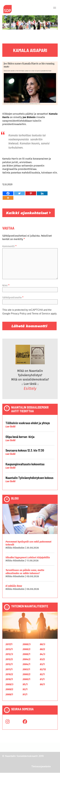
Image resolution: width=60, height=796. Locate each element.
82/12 (43, 669)
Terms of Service (41, 313)
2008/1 (26, 654)
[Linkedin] (42, 193)
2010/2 (9, 674)
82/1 (42, 674)
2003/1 (26, 669)
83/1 (42, 664)
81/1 (42, 679)
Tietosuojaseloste (41, 766)
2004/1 (26, 664)
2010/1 (9, 679)
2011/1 (9, 669)
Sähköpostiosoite (12, 297)
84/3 (42, 654)
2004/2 (26, 659)
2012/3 (9, 654)
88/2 (42, 649)
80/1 (42, 684)
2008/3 (26, 644)
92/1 (25, 689)
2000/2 (26, 674)
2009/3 (9, 684)
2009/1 (9, 694)
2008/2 (26, 649)
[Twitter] (19, 193)
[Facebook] (8, 193)
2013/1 (9, 649)
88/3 (42, 644)
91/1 (25, 694)
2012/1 (9, 664)
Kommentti (9, 246)
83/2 (42, 659)
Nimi (5, 285)
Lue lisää (10, 426)
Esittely (30, 388)
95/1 (25, 684)
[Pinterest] (30, 193)
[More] (8, 198)
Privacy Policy (18, 313)
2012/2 (9, 659)
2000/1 (26, 679)
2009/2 (9, 689)
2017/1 (9, 644)
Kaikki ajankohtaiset (27, 213)
